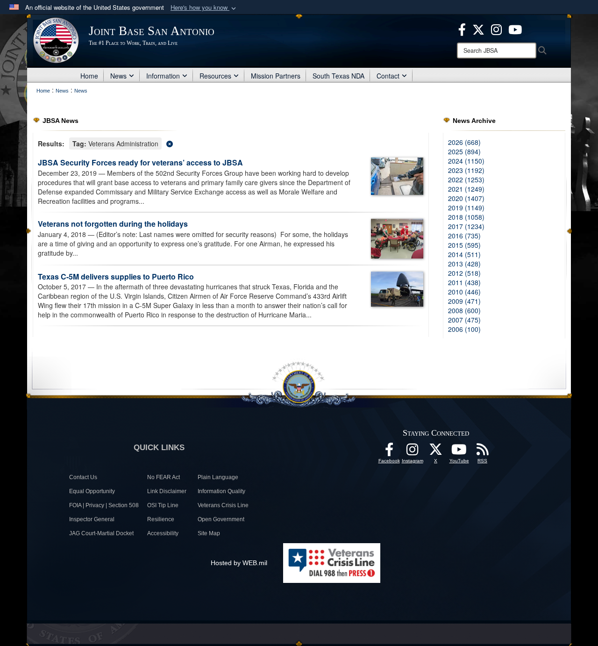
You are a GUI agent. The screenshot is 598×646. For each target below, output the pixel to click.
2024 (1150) (466, 160)
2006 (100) (464, 329)
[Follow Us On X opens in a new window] (436, 452)
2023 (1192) (466, 170)
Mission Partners (275, 75)
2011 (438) (464, 282)
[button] (204, 8)
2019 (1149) (466, 207)
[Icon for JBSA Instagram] (412, 452)
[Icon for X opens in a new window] (478, 28)
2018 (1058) (466, 217)
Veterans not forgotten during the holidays (113, 223)
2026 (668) (464, 142)
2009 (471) (464, 301)
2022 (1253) (466, 179)
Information (163, 75)
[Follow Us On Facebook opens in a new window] (389, 452)
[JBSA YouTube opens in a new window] (515, 28)
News (118, 75)
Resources (215, 75)
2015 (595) (464, 245)
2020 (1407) (466, 198)
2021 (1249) (466, 189)
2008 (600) (464, 310)
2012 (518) (464, 273)
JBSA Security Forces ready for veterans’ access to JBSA (140, 162)
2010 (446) (464, 291)
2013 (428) (464, 263)
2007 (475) (464, 319)
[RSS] (482, 452)
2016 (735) (464, 235)
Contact (388, 75)
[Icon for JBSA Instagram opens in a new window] (496, 28)
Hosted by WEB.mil (239, 563)
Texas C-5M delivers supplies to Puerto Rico (116, 276)
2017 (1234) (466, 226)
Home (89, 75)
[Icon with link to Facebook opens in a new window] (462, 28)
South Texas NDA (338, 75)
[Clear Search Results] (231, 142)
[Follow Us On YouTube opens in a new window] (459, 452)
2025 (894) (464, 151)
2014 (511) (464, 254)
